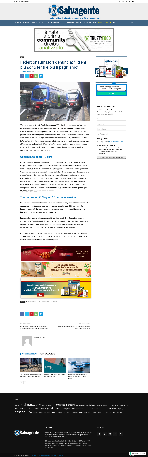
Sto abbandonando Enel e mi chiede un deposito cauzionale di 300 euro (74, 327)
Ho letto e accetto (111, 142)
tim (111, 412)
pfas (30, 412)
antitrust (60, 405)
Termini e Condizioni (44, 455)
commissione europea (107, 405)
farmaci (37, 409)
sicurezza (75, 412)
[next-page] (24, 382)
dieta (16, 409)
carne (98, 405)
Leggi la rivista (67, 23)
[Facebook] (119, 1)
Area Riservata (104, 23)
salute (67, 412)
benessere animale (82, 405)
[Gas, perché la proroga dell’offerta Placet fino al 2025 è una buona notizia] (79, 365)
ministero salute (94, 408)
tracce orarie (45, 301)
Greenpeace (66, 409)
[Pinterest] (31, 76)
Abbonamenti (37, 23)
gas (48, 409)
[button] (132, 23)
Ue (114, 412)
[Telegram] (126, 1)
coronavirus (124, 405)
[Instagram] (122, 1)
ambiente (51, 405)
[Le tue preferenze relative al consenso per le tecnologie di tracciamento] (137, 453)
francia (43, 409)
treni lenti (54, 301)
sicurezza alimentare (85, 412)
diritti (21, 409)
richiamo (47, 412)
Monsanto (112, 409)
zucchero (119, 412)
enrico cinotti (26, 71)
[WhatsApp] (36, 76)
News (17, 23)
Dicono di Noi (53, 23)
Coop (116, 405)
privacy (41, 412)
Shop (25, 23)
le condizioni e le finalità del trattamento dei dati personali (111, 142)
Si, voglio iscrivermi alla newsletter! (111, 157)
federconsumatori (31, 301)
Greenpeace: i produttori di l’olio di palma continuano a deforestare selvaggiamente (34, 327)
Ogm (119, 409)
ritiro (53, 412)
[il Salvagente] (74, 11)
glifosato (56, 408)
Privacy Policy (34, 455)
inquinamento (77, 408)
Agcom (17, 405)
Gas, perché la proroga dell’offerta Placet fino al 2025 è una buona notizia (78, 376)
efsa (25, 409)
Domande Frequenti (57, 455)
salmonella (59, 412)
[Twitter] (129, 1)
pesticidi (20, 412)
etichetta (31, 408)
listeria (86, 408)
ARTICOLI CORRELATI (29, 354)
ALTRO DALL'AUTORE (47, 354)
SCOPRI (111, 93)
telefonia (100, 412)
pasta (123, 408)
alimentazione (32, 404)
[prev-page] (21, 382)
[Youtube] (132, 1)
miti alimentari (104, 408)
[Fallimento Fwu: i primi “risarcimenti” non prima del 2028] (55, 365)
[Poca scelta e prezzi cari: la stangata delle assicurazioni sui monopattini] (31, 365)
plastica (35, 412)
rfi (39, 301)
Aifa (21, 405)
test (107, 412)
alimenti (44, 405)
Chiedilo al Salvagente (86, 23)
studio (94, 412)
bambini (70, 405)
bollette (92, 405)
